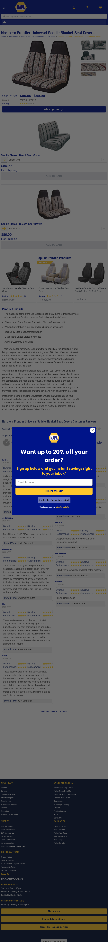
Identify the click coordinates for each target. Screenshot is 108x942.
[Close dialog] (92, 430)
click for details (62, 507)
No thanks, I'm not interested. (54, 500)
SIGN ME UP (54, 491)
